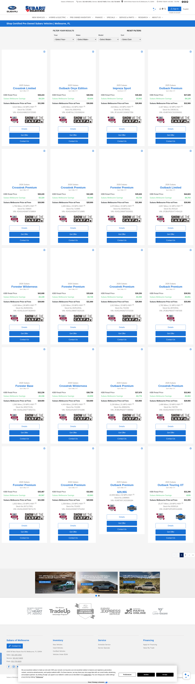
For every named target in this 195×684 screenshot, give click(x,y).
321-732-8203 (115, 1)
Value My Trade (148, 648)
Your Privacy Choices (96, 682)
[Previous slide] (96, 595)
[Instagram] (185, 2)
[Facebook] (183, 2)
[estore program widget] (135, 611)
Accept (164, 674)
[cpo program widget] (84, 611)
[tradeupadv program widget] (59, 611)
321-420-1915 (86, 1)
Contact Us (24, 141)
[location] (122, 2)
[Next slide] (99, 595)
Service (102, 640)
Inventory (58, 640)
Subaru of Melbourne (13, 677)
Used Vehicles (58, 648)
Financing (148, 640)
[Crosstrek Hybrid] (140, 583)
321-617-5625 (102, 1)
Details (24, 129)
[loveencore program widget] (160, 611)
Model (100, 35)
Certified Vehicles (59, 651)
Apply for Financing (150, 644)
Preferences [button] (39, 677)
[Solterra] (97, 583)
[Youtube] (187, 2)
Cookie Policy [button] (87, 675)
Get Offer (24, 135)
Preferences (127, 674)
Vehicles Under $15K (60, 654)
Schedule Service (104, 644)
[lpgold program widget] (34, 611)
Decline (146, 674)
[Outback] (55, 583)
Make (78, 35)
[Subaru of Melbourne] (26, 9)
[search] (165, 9)
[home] (160, 9)
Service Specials (104, 648)
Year (56, 35)
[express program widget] (110, 611)
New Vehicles (57, 644)
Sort (122, 35)
